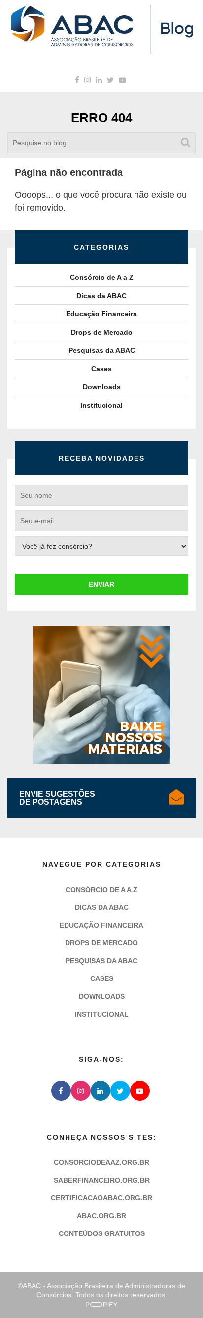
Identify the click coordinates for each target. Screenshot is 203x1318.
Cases (101, 369)
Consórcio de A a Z (102, 277)
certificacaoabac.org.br (101, 1198)
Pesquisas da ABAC (101, 350)
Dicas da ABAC (101, 295)
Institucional (101, 405)
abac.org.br (101, 1216)
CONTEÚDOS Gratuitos (102, 1233)
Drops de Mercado (102, 332)
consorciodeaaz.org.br (101, 1162)
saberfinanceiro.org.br (102, 1180)
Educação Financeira (101, 314)
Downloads (102, 387)
